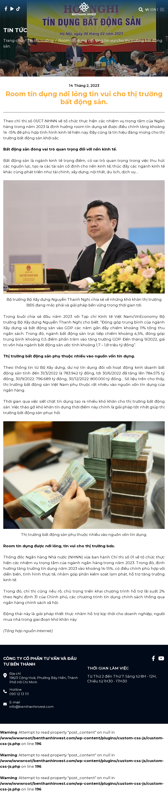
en (153, 9)
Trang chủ (13, 40)
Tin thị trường (40, 40)
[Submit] (141, 9)
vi (147, 9)
